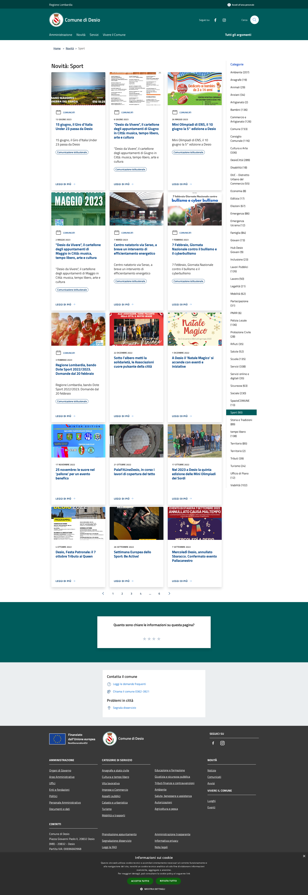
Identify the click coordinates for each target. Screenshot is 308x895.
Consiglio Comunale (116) (240, 138)
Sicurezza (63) (238, 385)
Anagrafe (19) (238, 80)
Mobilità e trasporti (113, 815)
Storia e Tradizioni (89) (241, 422)
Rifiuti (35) (236, 344)
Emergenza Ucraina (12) (237, 223)
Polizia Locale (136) (238, 322)
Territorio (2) (237, 451)
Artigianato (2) (239, 102)
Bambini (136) (238, 110)
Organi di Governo (60, 770)
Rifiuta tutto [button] (168, 880)
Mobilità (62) (238, 293)
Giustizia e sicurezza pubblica (172, 776)
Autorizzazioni (163, 802)
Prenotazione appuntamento (119, 834)
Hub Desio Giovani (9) (236, 250)
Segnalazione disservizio (116, 840)
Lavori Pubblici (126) (239, 269)
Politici (53, 796)
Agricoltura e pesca (166, 809)
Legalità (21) (237, 286)
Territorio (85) (238, 443)
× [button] (304, 856)
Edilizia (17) (237, 198)
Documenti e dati (59, 809)
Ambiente (160, 789)
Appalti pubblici (111, 796)
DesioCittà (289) (240, 160)
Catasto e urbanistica (115, 802)
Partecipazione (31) (239, 303)
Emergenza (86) (239, 213)
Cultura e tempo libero (115, 777)
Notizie (211, 770)
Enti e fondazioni (59, 789)
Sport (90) (236, 412)
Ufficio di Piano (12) (239, 475)
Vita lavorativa (111, 783)
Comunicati (69, 112)
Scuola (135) (237, 359)
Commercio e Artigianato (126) (240, 119)
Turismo (107, 809)
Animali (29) (237, 87)
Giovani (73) (237, 240)
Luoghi (211, 801)
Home (57, 48)
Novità (70, 48)
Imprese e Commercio (115, 789)
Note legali (161, 847)
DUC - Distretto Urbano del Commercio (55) (239, 179)
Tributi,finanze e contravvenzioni (174, 783)
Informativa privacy (166, 840)
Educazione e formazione (170, 770)
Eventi (211, 807)
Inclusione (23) (239, 259)
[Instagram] (222, 19)
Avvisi (211, 783)
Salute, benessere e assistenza (173, 796)
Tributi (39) (237, 458)
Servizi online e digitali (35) (239, 376)
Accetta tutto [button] (140, 881)
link (188, 873)
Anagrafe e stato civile (115, 770)
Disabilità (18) (238, 167)
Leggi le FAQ (109, 847)
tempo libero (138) (238, 433)
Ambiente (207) (239, 72)
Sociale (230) (238, 393)
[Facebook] (213, 19)
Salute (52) (237, 351)
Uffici (52, 783)
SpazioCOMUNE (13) (240, 402)
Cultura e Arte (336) (239, 150)
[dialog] (154, 873)
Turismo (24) (237, 466)
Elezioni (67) (237, 206)
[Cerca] (254, 20)
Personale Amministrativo (65, 802)
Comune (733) (238, 129)
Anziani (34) (237, 95)
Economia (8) (238, 191)
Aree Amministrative (62, 777)
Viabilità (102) (238, 485)
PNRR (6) (235, 313)
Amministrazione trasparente (172, 834)
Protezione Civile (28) (240, 334)
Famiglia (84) (238, 233)
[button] (154, 889)
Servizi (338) (238, 366)
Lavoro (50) (237, 279)
